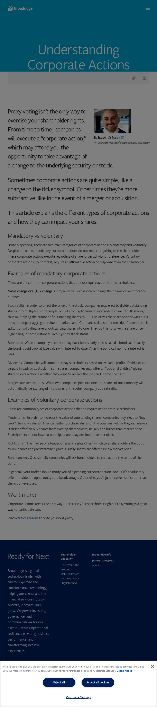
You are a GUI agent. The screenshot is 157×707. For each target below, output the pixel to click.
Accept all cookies (97, 682)
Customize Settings (78, 697)
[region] (78, 684)
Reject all (59, 682)
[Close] (152, 666)
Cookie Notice (124, 670)
